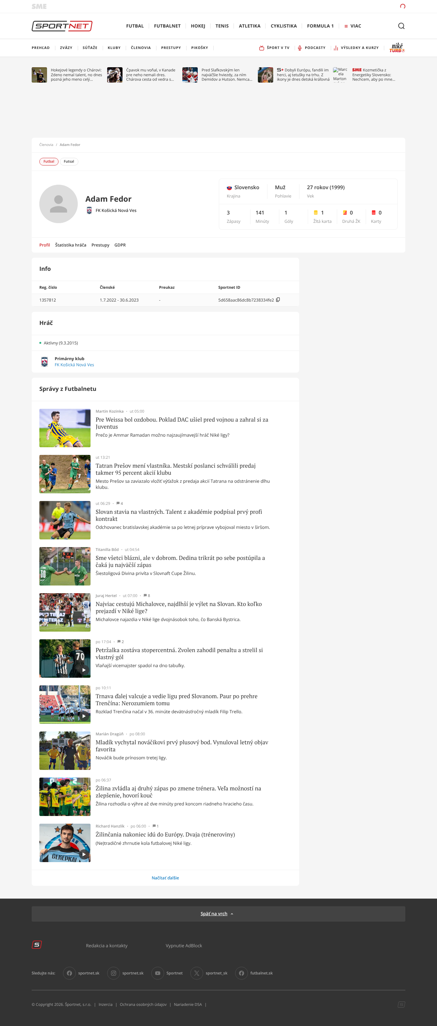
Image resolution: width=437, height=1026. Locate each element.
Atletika (249, 26)
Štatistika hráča (70, 245)
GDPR (120, 245)
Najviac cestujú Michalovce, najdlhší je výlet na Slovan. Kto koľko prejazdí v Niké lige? (179, 607)
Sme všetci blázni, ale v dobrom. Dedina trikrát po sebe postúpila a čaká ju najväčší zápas (180, 561)
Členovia (46, 145)
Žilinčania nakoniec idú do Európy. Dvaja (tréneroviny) (165, 834)
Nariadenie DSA (188, 1004)
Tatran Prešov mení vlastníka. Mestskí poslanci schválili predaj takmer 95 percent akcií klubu (176, 469)
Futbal (135, 26)
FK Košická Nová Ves (116, 210)
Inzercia (105, 1004)
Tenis (222, 26)
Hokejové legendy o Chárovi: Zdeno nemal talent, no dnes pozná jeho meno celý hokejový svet (76, 75)
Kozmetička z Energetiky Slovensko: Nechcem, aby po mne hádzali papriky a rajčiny (373, 75)
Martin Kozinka (110, 411)
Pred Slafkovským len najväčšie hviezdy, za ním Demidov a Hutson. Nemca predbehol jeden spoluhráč (226, 75)
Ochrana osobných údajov (143, 1004)
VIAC (356, 26)
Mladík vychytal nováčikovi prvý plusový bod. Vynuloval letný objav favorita (182, 746)
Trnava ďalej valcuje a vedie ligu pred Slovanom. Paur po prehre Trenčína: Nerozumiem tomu (177, 700)
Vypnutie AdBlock (184, 945)
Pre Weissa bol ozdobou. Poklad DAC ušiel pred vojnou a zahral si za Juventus (182, 423)
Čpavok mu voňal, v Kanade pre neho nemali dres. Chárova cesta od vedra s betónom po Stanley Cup (151, 75)
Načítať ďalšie (165, 878)
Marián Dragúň (109, 734)
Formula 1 (320, 26)
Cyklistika (284, 26)
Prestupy (100, 245)
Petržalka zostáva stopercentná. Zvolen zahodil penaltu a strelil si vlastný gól (179, 653)
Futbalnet (167, 26)
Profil (44, 245)
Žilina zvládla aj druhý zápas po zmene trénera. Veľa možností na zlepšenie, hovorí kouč (178, 792)
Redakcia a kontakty (107, 945)
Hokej (198, 26)
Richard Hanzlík (110, 826)
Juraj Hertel (106, 595)
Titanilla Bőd (107, 549)
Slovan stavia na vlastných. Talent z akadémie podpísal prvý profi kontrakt (179, 515)
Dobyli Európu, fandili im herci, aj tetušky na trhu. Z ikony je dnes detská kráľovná (303, 75)
